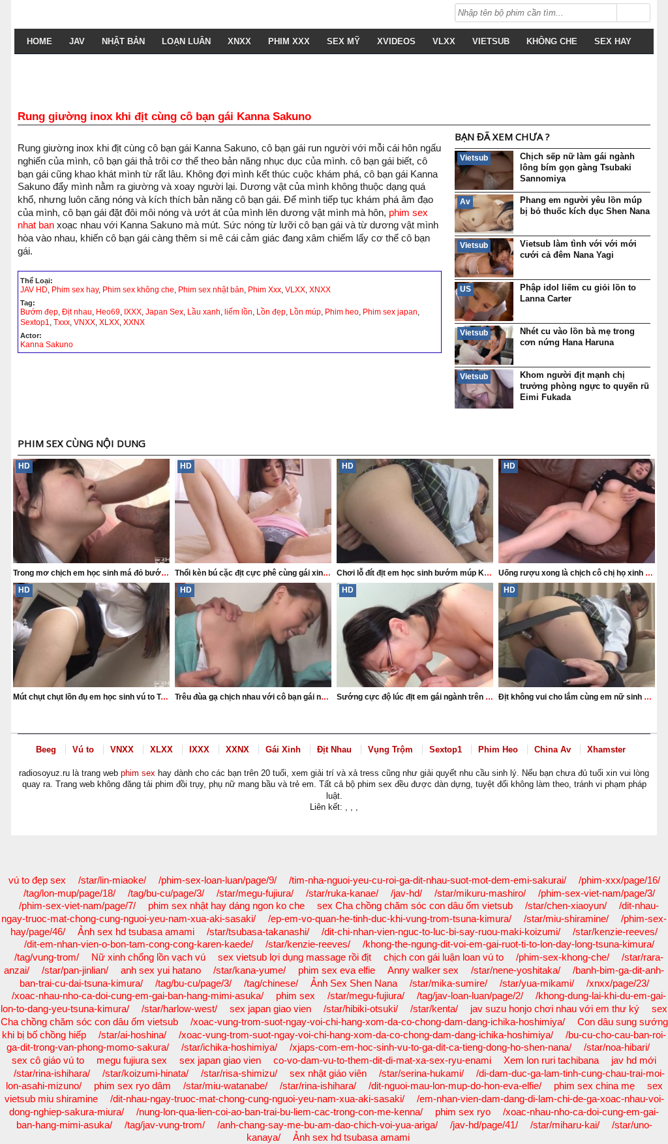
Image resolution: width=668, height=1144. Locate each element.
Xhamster (606, 749)
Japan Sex (164, 312)
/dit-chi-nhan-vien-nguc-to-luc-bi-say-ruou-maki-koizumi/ (441, 931)
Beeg (46, 749)
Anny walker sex (423, 970)
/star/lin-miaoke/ (112, 880)
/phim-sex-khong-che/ (562, 957)
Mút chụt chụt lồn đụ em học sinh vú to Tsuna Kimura (110, 697)
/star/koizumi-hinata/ (145, 1073)
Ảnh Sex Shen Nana (354, 983)
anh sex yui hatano (161, 970)
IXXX (133, 312)
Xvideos (396, 41)
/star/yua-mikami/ (537, 983)
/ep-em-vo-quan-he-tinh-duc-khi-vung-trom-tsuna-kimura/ (389, 918)
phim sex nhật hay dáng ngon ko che (226, 905)
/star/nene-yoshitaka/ (515, 970)
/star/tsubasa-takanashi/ (258, 931)
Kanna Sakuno (46, 344)
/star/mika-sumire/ (448, 983)
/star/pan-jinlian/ (75, 970)
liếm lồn (238, 312)
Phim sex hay (75, 289)
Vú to (83, 749)
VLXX (444, 41)
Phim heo (342, 312)
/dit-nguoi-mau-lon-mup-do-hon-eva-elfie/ (455, 1085)
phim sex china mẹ (594, 1085)
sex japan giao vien (270, 1008)
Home (39, 41)
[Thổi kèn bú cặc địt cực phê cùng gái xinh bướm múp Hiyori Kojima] (253, 511)
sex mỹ (343, 41)
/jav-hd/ (406, 893)
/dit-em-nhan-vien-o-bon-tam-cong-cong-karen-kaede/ (138, 944)
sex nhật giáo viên (328, 1073)
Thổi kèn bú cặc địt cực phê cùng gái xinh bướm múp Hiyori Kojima (299, 573)
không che (551, 41)
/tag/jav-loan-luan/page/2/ (470, 995)
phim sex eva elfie (336, 970)
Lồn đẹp (271, 312)
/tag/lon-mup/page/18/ (69, 893)
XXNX (134, 322)
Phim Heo (498, 749)
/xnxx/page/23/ (617, 983)
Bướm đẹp (39, 312)
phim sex (138, 773)
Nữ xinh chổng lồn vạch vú (148, 957)
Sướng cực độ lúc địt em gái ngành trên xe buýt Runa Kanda (448, 697)
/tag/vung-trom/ (46, 957)
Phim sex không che (138, 289)
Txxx (61, 322)
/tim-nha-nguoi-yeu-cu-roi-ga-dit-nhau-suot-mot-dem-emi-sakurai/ (427, 880)
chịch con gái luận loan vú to (444, 957)
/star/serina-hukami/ (421, 1073)
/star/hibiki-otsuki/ (361, 1008)
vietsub (490, 41)
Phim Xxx (289, 41)
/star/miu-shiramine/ (566, 918)
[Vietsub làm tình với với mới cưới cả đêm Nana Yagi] (484, 258)
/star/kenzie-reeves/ (615, 931)
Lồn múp (305, 312)
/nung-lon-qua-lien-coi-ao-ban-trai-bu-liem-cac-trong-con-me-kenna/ (279, 1111)
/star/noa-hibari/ (617, 1047)
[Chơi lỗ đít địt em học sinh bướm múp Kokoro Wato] (414, 511)
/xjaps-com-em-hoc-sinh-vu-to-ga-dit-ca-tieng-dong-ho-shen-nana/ (430, 1047)
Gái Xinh (283, 749)
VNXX (84, 322)
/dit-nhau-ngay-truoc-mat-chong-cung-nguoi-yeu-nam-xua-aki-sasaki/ (257, 1098)
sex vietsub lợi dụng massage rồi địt (294, 957)
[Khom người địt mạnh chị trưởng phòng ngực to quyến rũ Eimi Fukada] (484, 389)
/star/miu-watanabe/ (225, 1085)
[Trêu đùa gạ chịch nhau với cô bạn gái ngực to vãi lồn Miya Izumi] (253, 635)
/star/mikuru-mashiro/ (480, 893)
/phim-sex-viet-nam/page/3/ (596, 893)
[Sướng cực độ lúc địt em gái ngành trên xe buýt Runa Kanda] (414, 635)
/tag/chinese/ (271, 983)
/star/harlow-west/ (179, 1008)
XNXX (239, 41)
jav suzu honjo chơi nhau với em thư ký (554, 1008)
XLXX (109, 322)
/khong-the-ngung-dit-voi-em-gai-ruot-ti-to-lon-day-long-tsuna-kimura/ (508, 944)
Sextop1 (35, 322)
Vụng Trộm (390, 749)
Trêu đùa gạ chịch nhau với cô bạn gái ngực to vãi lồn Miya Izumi (293, 697)
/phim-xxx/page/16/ (619, 880)
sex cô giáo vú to (48, 1060)
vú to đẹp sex (37, 880)
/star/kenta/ (434, 1008)
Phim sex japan (390, 312)
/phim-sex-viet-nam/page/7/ (77, 905)
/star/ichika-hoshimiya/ (229, 1047)
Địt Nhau (334, 749)
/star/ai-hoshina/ (132, 1034)
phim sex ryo (463, 1111)
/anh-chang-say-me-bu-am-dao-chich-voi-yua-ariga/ (327, 1124)
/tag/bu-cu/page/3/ (166, 893)
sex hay (612, 41)
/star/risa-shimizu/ (239, 1073)
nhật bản (123, 41)
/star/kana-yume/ (249, 970)
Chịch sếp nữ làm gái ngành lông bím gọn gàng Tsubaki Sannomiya (577, 167)
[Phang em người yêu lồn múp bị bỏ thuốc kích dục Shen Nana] (484, 214)
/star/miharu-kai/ (565, 1124)
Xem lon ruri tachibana (551, 1060)
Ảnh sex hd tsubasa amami (136, 931)
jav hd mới (633, 1060)
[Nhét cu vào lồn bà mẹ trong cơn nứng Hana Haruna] (484, 345)
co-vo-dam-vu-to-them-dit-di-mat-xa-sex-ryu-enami (382, 1060)
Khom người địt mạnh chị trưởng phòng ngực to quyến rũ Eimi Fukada (584, 386)
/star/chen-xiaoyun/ (566, 905)
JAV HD (34, 289)
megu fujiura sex (132, 1060)
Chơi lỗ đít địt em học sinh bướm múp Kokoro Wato (431, 573)
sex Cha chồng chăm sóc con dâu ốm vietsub (415, 905)
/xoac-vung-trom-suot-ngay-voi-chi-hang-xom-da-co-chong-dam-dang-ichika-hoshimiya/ (377, 1021)
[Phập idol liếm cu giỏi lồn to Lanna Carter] (484, 301)
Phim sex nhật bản (211, 289)
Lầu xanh (203, 312)
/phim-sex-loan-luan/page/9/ (218, 880)
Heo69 (108, 312)
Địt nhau (77, 312)
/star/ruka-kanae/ (342, 893)
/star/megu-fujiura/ (255, 893)
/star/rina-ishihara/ (52, 1073)
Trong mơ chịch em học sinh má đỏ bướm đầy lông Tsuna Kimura (134, 573)
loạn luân (186, 41)
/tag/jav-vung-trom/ (165, 1124)
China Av (552, 749)
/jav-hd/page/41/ (484, 1124)
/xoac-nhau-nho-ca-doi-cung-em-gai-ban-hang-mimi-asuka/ (138, 995)
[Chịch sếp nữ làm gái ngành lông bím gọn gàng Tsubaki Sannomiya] (484, 170)
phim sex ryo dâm (132, 1085)
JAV (77, 41)
